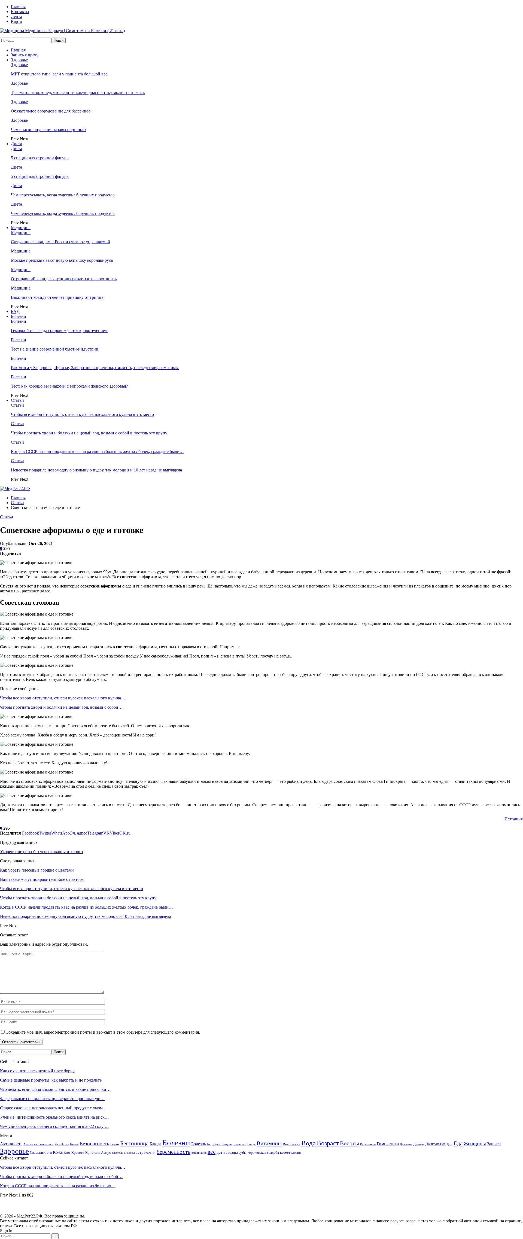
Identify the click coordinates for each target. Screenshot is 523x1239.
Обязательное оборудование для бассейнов (51, 111)
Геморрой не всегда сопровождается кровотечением (59, 330)
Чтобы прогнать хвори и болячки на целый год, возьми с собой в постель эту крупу (89, 433)
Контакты (20, 11)
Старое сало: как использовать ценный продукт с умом (51, 1108)
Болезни (18, 316)
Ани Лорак (62, 1144)
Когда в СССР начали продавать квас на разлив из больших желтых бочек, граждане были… (97, 451)
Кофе (67, 1152)
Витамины (269, 1143)
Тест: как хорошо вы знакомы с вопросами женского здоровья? (69, 386)
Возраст (328, 1143)
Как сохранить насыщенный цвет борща (37, 1070)
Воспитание (368, 1144)
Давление (406, 1144)
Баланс (74, 1144)
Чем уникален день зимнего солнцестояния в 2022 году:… (54, 1126)
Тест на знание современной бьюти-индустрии (54, 349)
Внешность (291, 1144)
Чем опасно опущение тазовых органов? (48, 129)
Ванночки (239, 1144)
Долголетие (435, 1144)
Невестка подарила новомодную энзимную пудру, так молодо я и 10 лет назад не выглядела (96, 470)
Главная (18, 6)
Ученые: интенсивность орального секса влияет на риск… (54, 1117)
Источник (513, 819)
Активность (11, 1143)
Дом (449, 1144)
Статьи (17, 400)
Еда (458, 1143)
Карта (16, 21)
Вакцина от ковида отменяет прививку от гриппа (57, 297)
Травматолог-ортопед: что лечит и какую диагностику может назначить (78, 92)
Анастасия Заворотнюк (38, 1144)
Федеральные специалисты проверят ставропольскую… (52, 1098)
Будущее (213, 1144)
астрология (146, 1152)
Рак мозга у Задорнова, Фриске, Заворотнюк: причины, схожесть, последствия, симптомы (95, 367)
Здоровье (19, 59)
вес (211, 1152)
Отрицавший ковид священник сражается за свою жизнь (64, 278)
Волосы (349, 1143)
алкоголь (117, 1152)
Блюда (155, 1143)
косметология (290, 1152)
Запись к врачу (24, 55)
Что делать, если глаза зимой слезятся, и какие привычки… (55, 1089)
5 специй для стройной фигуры (40, 158)
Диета (16, 143)
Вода (308, 1143)
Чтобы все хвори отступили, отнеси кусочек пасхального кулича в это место (82, 414)
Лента (16, 16)
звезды (232, 1152)
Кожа (58, 1152)
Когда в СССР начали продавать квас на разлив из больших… (57, 1185)
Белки (114, 1144)
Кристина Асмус (98, 1152)
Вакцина (226, 1144)
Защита (494, 1143)
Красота (77, 1152)
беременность (173, 1152)
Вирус (251, 1144)
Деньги (418, 1144)
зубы (243, 1152)
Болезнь (198, 1143)
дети (221, 1152)
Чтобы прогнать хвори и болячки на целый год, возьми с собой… (61, 707)
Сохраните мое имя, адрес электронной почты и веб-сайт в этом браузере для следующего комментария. (102, 1032)
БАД (15, 311)
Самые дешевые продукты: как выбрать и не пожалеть (51, 1080)
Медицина (21, 227)
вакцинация (198, 1152)
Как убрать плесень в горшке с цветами (37, 870)
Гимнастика (388, 1143)
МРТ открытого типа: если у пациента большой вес (59, 74)
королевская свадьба (263, 1152)
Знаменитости (41, 1152)
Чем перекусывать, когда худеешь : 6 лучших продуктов (63, 195)
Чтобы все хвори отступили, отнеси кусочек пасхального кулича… (62, 698)
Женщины (475, 1143)
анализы (129, 1152)
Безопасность (94, 1143)
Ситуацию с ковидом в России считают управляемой (60, 241)
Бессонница (134, 1143)
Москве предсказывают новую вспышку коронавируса (62, 260)
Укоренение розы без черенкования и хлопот (41, 851)
